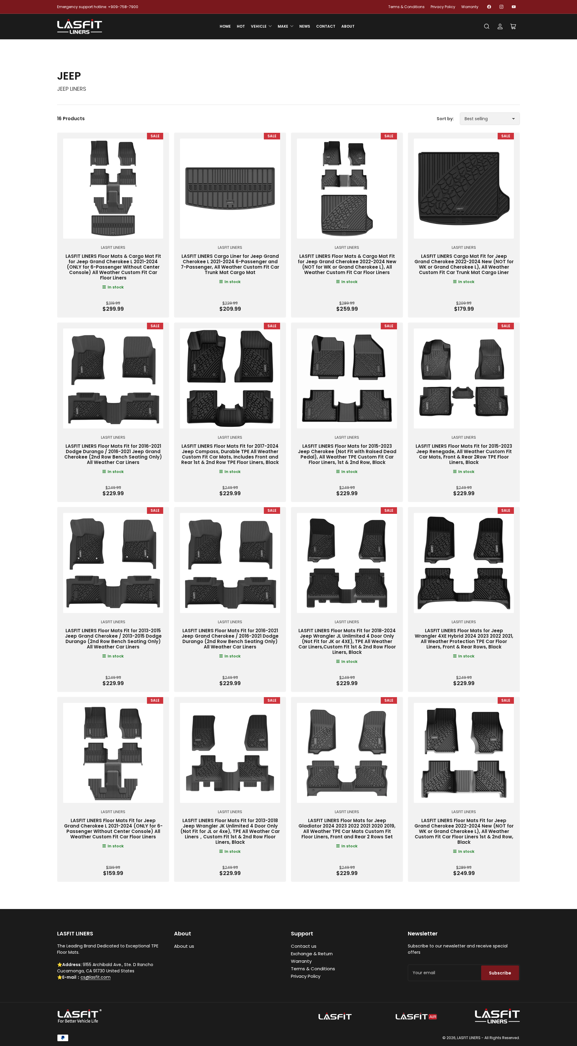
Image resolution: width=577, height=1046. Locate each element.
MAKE (283, 26)
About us (184, 946)
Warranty (469, 6)
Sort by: (445, 119)
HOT (241, 26)
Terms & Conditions (406, 6)
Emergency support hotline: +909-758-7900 (97, 6)
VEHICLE (259, 26)
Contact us (303, 946)
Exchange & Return (312, 953)
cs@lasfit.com (96, 977)
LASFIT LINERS (113, 247)
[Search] (486, 26)
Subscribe (500, 973)
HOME (225, 26)
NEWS (304, 26)
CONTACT (325, 26)
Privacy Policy (443, 6)
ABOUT (348, 26)
